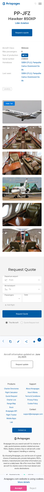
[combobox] (22, 280)
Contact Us (22, 430)
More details (24, 482)
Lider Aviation (22, 23)
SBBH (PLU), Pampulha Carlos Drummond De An (31, 66)
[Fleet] (10, 342)
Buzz (11, 407)
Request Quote (22, 314)
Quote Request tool (31, 323)
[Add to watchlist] (34, 342)
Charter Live (11, 400)
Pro (25, 55)
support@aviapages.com (33, 414)
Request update (22, 364)
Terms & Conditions (32, 396)
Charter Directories (11, 389)
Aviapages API (11, 411)
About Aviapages (32, 389)
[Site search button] (35, 3)
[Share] (26, 342)
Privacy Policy (32, 400)
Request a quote (22, 33)
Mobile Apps (11, 418)
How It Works (33, 392)
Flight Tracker (11, 415)
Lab (11, 422)
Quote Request (11, 396)
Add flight (11, 305)
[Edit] (18, 342)
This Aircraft (13, 323)
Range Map (11, 404)
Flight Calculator (11, 392)
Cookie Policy (33, 404)
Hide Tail (9, 103)
